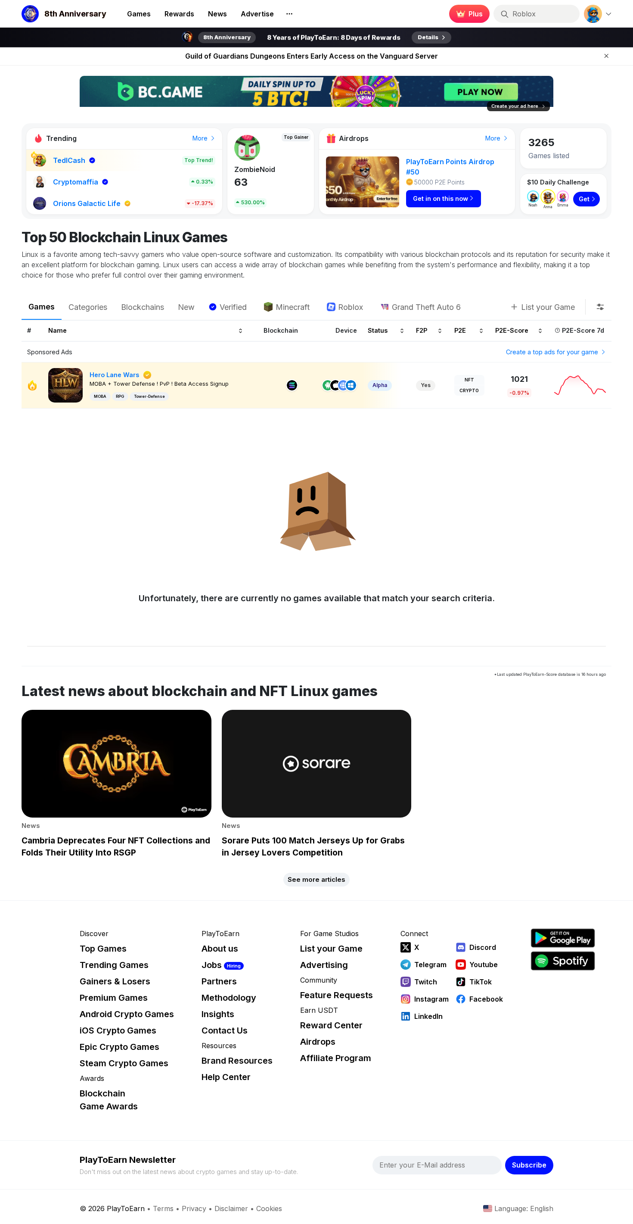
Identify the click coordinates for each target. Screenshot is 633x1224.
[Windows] (351, 385)
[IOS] (335, 385)
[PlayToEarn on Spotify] (563, 961)
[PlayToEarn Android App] (563, 938)
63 (241, 182)
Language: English (523, 1208)
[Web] (343, 385)
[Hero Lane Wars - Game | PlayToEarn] (65, 384)
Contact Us (225, 1030)
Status (378, 330)
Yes (426, 385)
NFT (469, 379)
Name (57, 330)
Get (584, 199)
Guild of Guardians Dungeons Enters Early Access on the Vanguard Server (311, 56)
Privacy (194, 1208)
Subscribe (529, 1165)
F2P (421, 330)
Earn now (467, 13)
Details (428, 37)
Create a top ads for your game (553, 352)
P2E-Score (511, 330)
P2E (460, 330)
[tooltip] (600, 307)
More (200, 138)
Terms (163, 1208)
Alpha (379, 385)
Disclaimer (231, 1208)
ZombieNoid (254, 169)
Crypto (469, 390)
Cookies (269, 1208)
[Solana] (292, 385)
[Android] (328, 385)
